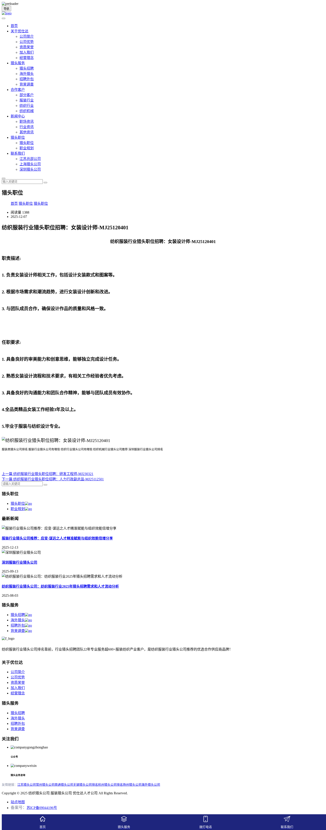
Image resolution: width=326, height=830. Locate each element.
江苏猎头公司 (26, 784)
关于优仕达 (19, 31)
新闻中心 (18, 116)
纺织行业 (27, 105)
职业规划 (27, 148)
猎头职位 (18, 137)
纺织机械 (27, 111)
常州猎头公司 (45, 784)
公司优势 (27, 42)
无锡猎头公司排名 (85, 784)
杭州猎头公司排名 (110, 784)
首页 (14, 26)
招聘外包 (27, 79)
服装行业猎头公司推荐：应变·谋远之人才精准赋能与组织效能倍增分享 (57, 538)
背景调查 (27, 84)
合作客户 (18, 90)
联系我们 (18, 153)
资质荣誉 (27, 47)
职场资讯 (27, 121)
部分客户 (27, 95)
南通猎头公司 (64, 784)
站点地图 (18, 802)
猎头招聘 (27, 68)
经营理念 (27, 58)
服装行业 (27, 100)
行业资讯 (27, 127)
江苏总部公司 (30, 159)
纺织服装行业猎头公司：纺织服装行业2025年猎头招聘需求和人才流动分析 (60, 586)
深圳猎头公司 (30, 169)
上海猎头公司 (30, 164)
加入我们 (27, 52)
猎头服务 (18, 63)
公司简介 (27, 36)
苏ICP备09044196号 (42, 808)
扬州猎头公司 (132, 784)
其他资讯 (27, 132)
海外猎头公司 (150, 784)
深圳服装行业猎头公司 (19, 562)
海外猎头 (27, 74)
